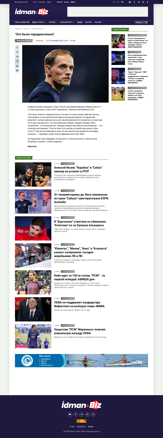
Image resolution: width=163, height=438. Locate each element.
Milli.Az (73, 2)
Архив (49, 2)
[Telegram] (138, 2)
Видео (80, 22)
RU (122, 2)
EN (118, 2)
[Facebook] (134, 2)
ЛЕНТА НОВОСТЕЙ (22, 22)
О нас (35, 2)
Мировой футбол (24, 41)
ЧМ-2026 (98, 22)
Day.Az (66, 2)
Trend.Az (60, 2)
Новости (39, 41)
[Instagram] (143, 2)
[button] (17, 47)
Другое (88, 22)
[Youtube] (129, 2)
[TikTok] (147, 2)
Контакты (42, 2)
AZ (114, 2)
